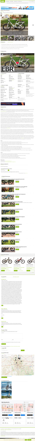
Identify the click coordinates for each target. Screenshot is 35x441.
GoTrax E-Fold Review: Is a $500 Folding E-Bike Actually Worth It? (10, 239)
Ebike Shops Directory (4, 377)
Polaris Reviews (5, 12)
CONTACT (3, 429)
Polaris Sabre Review (4, 264)
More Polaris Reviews (5, 254)
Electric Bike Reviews (12, 13)
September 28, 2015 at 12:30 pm (4, 322)
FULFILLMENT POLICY (9, 429)
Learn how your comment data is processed (15, 346)
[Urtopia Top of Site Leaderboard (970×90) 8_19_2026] (17, 9)
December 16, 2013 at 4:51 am (4, 309)
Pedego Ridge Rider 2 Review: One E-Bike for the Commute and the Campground (13, 216)
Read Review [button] (17, 181)
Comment (2, 332)
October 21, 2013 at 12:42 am (4, 280)
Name (2, 339)
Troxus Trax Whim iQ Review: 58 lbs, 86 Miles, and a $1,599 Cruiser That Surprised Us (13, 194)
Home (2, 12)
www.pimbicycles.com (3, 111)
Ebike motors (13, 88)
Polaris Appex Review (17, 264)
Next (33, 25)
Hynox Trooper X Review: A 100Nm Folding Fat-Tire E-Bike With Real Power (12, 209)
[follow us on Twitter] (33, 1)
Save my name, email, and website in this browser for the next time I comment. (11, 342)
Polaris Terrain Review (30, 264)
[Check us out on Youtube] (29, 1)
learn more (10, 376)
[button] (7, 270)
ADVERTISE (6, 429)
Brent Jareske (3, 308)
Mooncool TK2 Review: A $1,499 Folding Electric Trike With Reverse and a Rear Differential (14, 186)
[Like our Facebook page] (31, 1)
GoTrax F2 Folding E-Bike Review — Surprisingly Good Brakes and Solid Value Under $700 (13, 246)
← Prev (31, 272)
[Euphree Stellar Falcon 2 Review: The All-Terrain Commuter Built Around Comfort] (8, 181)
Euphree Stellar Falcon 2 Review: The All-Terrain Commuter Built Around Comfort (12, 179)
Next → (33, 272)
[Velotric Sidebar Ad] (6, 398)
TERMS (1, 429)
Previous (2, 25)
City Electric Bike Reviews (6, 13)
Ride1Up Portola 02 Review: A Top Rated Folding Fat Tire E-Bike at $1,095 (11, 201)
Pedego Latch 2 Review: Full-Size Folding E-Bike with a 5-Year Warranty (11, 224)
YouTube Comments (16, 276)
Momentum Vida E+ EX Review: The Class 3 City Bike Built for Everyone (11, 231)
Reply (2, 305)
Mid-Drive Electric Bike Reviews (18, 13)
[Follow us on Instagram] (32, 1)
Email (12, 339)
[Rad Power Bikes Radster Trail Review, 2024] (7, 260)
